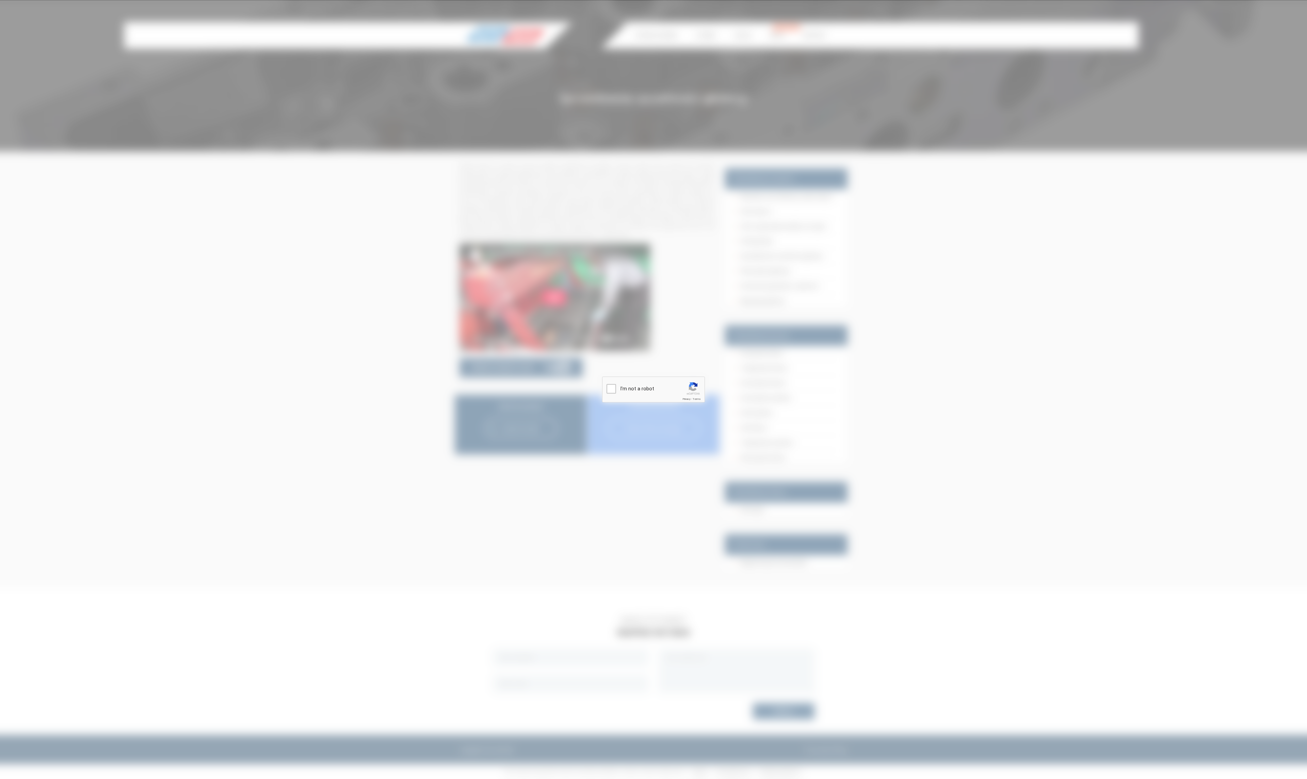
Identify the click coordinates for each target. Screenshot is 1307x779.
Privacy (686, 399)
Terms (697, 399)
